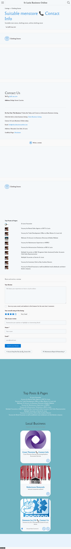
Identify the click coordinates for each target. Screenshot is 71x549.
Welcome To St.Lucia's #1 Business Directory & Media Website (39, 238)
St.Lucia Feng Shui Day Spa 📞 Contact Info (18, 351)
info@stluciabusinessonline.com (18, 125)
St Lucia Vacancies (26, 223)
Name (7, 327)
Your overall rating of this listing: (14, 310)
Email (7, 336)
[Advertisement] (35, 63)
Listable (41, 542)
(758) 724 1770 (11, 27)
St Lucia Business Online (35, 2)
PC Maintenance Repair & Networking (53, 351)
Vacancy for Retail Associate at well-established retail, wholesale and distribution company (35, 415)
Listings (7, 8)
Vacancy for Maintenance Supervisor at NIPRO (35, 242)
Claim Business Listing (34, 117)
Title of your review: (11, 319)
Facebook (51, 539)
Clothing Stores (16, 8)
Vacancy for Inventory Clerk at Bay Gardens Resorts (36, 262)
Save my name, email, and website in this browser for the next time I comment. (31, 306)
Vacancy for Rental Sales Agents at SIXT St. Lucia (35, 228)
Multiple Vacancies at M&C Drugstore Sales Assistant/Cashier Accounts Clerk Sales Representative (35, 409)
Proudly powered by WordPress (28, 542)
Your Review (8, 285)
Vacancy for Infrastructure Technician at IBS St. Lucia (37, 247)
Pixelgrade (48, 542)
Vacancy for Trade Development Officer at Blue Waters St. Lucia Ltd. (41, 233)
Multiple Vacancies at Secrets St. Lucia (32, 257)
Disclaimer (17, 132)
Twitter (59, 539)
